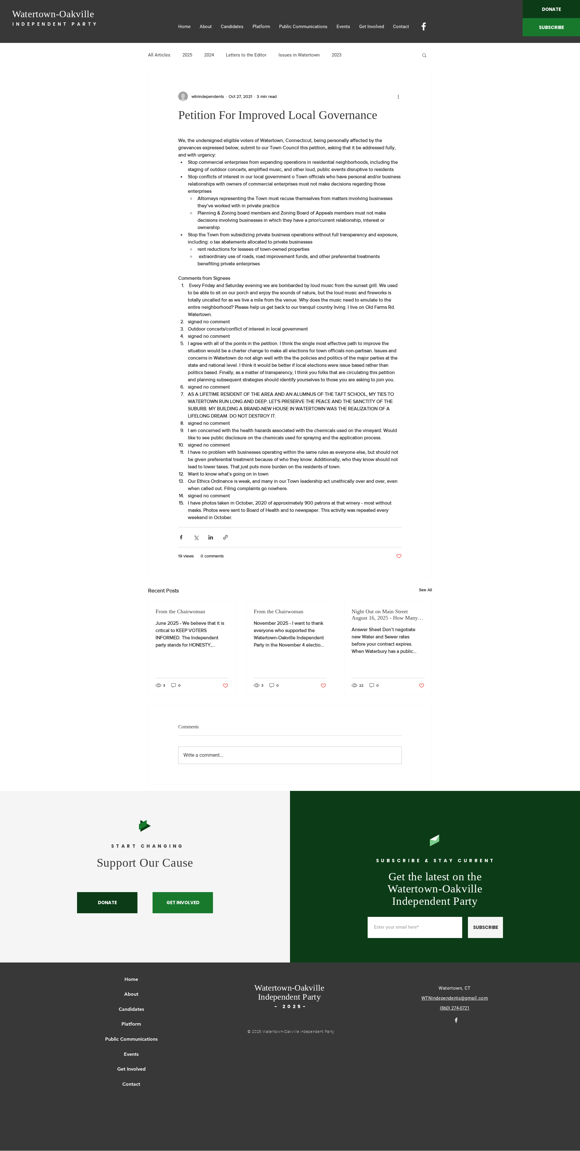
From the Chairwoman (180, 611)
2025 (187, 55)
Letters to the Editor (246, 55)
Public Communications (131, 1039)
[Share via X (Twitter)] (196, 537)
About (131, 994)
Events (131, 1054)
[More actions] (398, 96)
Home (131, 979)
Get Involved (131, 1069)
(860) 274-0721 (454, 1008)
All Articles (159, 55)
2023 (336, 55)
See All (425, 589)
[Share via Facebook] (181, 537)
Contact (131, 1084)
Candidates (131, 1009)
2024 (209, 55)
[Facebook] (423, 26)
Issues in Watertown (299, 55)
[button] (424, 55)
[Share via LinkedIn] (211, 537)
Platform (131, 1024)
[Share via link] (225, 537)
